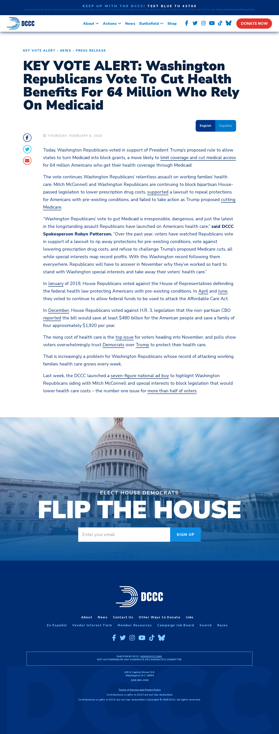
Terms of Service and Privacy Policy (139, 689)
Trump (142, 345)
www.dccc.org (151, 656)
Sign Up (186, 534)
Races (222, 625)
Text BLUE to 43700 (172, 6)
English (205, 125)
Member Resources (135, 625)
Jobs (190, 617)
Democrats (113, 345)
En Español (57, 625)
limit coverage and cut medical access (198, 158)
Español (225, 125)
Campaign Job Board (175, 625)
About (88, 23)
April (203, 291)
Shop (172, 23)
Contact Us (123, 617)
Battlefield (149, 23)
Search (206, 625)
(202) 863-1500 (139, 680)
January (56, 283)
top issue (124, 337)
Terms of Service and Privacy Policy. (235, 9)
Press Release (91, 51)
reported (52, 318)
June (222, 291)
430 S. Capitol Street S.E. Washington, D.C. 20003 (139, 674)
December (58, 310)
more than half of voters (171, 391)
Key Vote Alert (39, 51)
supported (158, 192)
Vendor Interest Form (92, 625)
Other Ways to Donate (160, 617)
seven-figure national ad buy (140, 376)
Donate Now (254, 23)
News (130, 23)
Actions (110, 23)
